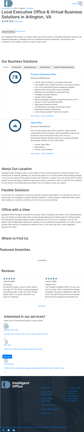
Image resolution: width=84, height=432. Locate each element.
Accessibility (61, 427)
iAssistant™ (46, 388)
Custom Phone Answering (47, 399)
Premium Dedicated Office (43, 74)
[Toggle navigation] (3, 3)
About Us (71, 393)
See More (42, 306)
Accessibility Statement (9, 427)
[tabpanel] (42, 114)
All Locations (7, 8)
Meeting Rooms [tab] (30, 67)
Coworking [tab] (16, 67)
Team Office (36, 123)
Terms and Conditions (48, 427)
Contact (75, 3)
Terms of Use (23, 427)
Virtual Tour (20, 31)
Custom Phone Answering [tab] (64, 67)
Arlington (30, 8)
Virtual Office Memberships (47, 393)
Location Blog (75, 388)
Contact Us (46, 413)
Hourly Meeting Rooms (50, 409)
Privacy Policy (34, 427)
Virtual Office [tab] (45, 67)
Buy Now (7, 357)
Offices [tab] (6, 67)
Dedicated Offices (49, 405)
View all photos (8, 32)
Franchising (72, 401)
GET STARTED (47, 116)
